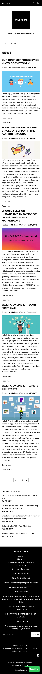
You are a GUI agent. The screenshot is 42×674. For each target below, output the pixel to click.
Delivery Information (21, 569)
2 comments (7, 295)
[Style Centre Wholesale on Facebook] (38, 656)
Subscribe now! (21, 670)
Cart (38, 3)
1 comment (7, 118)
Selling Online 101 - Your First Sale (16, 526)
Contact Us (21, 566)
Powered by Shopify (20, 665)
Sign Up (36, 634)
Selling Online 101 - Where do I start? (18, 533)
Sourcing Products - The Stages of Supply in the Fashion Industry (19, 130)
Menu (7, 3)
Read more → (8, 122)
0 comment (7, 376)
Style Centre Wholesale (23, 662)
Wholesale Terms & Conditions (21, 562)
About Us (21, 559)
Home (4, 43)
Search (21, 556)
